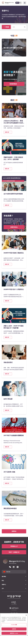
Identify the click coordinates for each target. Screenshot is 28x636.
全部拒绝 (14, 629)
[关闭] (26, 615)
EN (20, 2)
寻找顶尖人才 (14, 546)
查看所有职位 (14, 227)
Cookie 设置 (14, 624)
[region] (14, 624)
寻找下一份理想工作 (14, 552)
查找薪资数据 (13, 84)
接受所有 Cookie (14, 633)
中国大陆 (8, 571)
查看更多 (14, 531)
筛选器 (7, 27)
